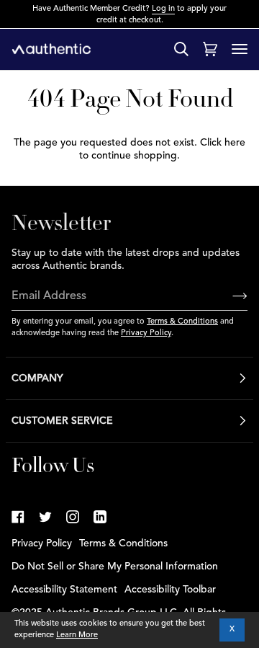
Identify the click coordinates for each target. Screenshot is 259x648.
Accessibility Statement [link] (64, 590)
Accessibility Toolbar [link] (170, 590)
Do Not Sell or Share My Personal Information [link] (115, 567)
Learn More (77, 635)
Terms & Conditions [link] (123, 543)
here (234, 143)
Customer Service (62, 421)
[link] (18, 516)
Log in (163, 9)
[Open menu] (239, 49)
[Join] (228, 297)
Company (37, 378)
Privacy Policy (146, 333)
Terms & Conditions (182, 322)
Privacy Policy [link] (42, 543)
